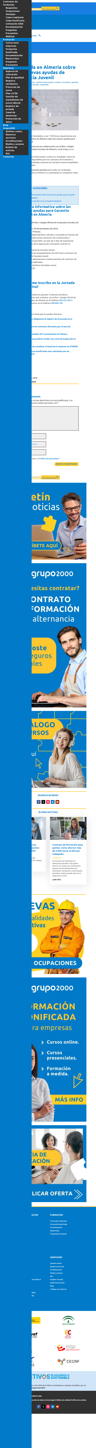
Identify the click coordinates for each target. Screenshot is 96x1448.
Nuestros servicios (57, 1267)
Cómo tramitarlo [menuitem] (15, 17)
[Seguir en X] (43, 802)
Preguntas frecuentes (58, 1234)
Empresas (33, 36)
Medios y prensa (56, 1273)
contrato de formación (45, 82)
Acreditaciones (56, 1270)
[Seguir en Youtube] (57, 802)
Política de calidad (63, 1400)
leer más (56, 880)
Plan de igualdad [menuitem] (15, 77)
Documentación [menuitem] (14, 27)
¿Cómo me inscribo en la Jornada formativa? (42, 201)
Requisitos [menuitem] (12, 8)
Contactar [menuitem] (8, 156)
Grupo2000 (44, 85)
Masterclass (54, 1231)
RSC (51, 1276)
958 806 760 (57, 303)
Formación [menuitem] (9, 39)
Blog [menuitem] (5, 125)
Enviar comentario (66, 464)
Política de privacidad (49, 459)
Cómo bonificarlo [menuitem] (15, 20)
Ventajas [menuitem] (10, 14)
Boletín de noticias (57, 1283)
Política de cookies (78, 1400)
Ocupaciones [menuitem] (13, 11)
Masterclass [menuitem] (12, 58)
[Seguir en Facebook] (39, 802)
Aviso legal (50, 1400)
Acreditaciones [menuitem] (14, 141)
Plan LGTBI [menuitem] (12, 93)
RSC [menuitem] (8, 153)
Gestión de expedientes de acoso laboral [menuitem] (14, 99)
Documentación (56, 1227)
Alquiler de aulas (56, 1279)
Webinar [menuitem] (10, 36)
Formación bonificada (58, 1224)
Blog (52, 1286)
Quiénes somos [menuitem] (14, 131)
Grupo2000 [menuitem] (9, 128)
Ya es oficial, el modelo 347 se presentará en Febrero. (42, 334)
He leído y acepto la (40, 459)
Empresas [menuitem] (8, 68)
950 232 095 (65, 300)
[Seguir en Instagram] (48, 802)
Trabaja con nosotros (58, 1289)
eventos (58, 82)
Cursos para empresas (58, 1221)
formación (66, 82)
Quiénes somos (56, 1263)
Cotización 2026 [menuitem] (14, 24)
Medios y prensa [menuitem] (15, 144)
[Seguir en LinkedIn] (53, 802)
